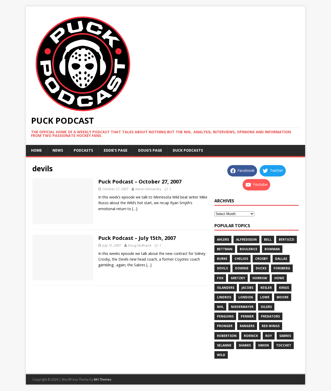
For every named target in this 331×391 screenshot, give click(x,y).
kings (284, 287)
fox (220, 278)
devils (222, 268)
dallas (281, 258)
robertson (227, 336)
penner (247, 316)
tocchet (283, 345)
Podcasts (83, 150)
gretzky (238, 278)
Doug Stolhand (139, 245)
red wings (271, 326)
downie (242, 268)
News (57, 150)
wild (221, 355)
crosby (261, 258)
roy (268, 336)
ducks (261, 268)
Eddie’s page (115, 150)
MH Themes (102, 379)
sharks (245, 345)
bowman (272, 249)
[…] (134, 208)
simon (263, 345)
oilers (266, 307)
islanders (225, 287)
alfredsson (246, 239)
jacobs (247, 287)
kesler (266, 287)
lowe (264, 297)
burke (222, 258)
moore (283, 297)
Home (36, 150)
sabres (285, 336)
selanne (224, 345)
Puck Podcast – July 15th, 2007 (137, 237)
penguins (225, 316)
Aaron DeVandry (148, 189)
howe (279, 278)
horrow (259, 278)
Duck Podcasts (188, 150)
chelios (241, 258)
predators (270, 316)
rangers (247, 326)
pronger (224, 326)
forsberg (282, 268)
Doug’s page (150, 150)
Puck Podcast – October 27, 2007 (140, 181)
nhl (220, 307)
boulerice (248, 249)
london (245, 297)
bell (268, 239)
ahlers (223, 239)
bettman (224, 249)
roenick (251, 336)
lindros (224, 297)
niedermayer (242, 307)
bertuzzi (286, 239)
